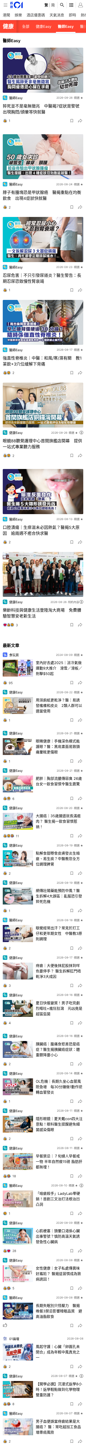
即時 (72, 15)
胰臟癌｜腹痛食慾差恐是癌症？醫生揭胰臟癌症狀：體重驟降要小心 (58, 1049)
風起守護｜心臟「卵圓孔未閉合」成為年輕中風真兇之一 (58, 1352)
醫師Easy (66, 26)
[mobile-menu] (5, 5)
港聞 (6, 15)
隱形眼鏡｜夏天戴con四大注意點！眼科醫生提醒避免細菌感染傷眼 (59, 1124)
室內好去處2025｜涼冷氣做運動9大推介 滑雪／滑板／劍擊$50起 (59, 668)
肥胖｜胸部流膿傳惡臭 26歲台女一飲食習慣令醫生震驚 (59, 781)
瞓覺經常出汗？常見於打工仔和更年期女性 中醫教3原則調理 (59, 933)
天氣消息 (57, 15)
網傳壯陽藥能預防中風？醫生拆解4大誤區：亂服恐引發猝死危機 (59, 896)
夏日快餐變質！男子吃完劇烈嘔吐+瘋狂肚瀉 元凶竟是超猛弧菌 (59, 1008)
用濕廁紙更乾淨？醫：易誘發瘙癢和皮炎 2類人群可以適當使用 (59, 705)
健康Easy (43, 26)
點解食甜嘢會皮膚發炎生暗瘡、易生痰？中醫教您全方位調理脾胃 (58, 858)
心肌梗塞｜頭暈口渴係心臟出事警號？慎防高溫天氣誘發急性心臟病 (58, 1236)
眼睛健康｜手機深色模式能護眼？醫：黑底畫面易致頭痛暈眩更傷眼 (58, 746)
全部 (25, 26)
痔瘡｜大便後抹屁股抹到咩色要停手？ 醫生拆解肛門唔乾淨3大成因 (58, 971)
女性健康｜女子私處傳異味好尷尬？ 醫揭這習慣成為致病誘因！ (58, 1273)
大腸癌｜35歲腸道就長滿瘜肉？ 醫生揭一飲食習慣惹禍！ (58, 821)
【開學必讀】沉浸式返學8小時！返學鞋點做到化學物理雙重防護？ (59, 1389)
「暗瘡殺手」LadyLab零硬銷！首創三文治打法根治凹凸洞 (58, 1199)
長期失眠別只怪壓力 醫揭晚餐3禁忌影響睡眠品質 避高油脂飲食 (59, 1311)
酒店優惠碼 (36, 15)
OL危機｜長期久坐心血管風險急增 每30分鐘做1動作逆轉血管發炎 (59, 1087)
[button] (72, 121)
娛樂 (18, 15)
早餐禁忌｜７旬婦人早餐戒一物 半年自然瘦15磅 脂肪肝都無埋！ (59, 1161)
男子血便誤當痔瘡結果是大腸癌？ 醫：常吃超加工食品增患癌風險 (58, 1427)
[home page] (16, 5)
